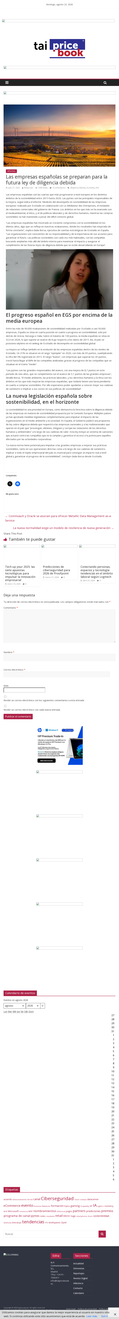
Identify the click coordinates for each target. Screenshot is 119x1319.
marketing (108, 1206)
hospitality (84, 1206)
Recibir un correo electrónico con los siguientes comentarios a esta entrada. (44, 700)
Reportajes (78, 1273)
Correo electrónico (14, 669)
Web (6, 685)
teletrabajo (17, 1222)
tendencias (33, 1222)
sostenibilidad (101, 1216)
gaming (75, 1206)
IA (95, 1205)
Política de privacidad (87, 1309)
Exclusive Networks (42, 1206)
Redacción (28, 187)
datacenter (93, 1199)
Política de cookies (107, 1309)
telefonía (7, 1222)
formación (57, 1206)
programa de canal (17, 1216)
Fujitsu (67, 1206)
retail (59, 1216)
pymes (35, 1216)
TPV (46, 1222)
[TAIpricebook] (11, 1254)
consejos (83, 1199)
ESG (97, 187)
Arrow (30, 1199)
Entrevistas (78, 1268)
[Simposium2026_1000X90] (59, 67)
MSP (31, 1211)
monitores (23, 1211)
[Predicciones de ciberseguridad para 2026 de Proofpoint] (59, 546)
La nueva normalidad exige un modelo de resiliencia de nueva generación (63, 528)
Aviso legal (71, 1309)
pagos (69, 1211)
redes (43, 1216)
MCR (5, 1211)
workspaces (54, 1222)
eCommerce (12, 1206)
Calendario (78, 1293)
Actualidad (78, 1263)
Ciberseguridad (57, 1198)
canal (36, 1199)
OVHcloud (61, 1211)
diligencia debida (77, 187)
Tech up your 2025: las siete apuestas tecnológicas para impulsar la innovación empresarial (20, 573)
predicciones (93, 1211)
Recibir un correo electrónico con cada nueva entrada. (32, 709)
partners (79, 1211)
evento (27, 1205)
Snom (90, 1216)
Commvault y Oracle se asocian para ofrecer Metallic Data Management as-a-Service (58, 518)
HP (91, 1206)
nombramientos (44, 1211)
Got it (104, 1316)
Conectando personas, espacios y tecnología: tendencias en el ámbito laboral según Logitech (97, 572)
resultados (50, 1216)
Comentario (11, 607)
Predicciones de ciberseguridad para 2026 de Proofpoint (56, 570)
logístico (100, 1206)
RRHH (66, 1215)
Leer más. (92, 1316)
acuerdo (8, 1199)
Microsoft (13, 1211)
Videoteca (78, 1283)
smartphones (81, 1216)
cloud (76, 1199)
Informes (11, 171)
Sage (73, 1216)
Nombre (9, 652)
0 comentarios (58, 187)
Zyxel (63, 1222)
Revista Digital (80, 1278)
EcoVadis (91, 187)
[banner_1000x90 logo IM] (59, 93)
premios (107, 1211)
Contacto (78, 1288)
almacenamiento (20, 1199)
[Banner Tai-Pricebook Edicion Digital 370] (58, 21)
